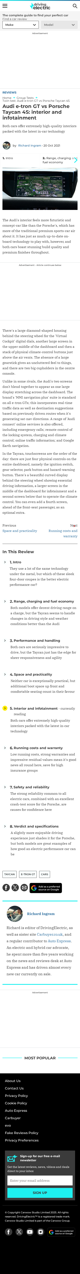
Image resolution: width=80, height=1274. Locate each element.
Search (75, 6)
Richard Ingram (29, 145)
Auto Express (59, 941)
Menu (4, 5)
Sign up (40, 1193)
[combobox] (4, 25)
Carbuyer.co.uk (50, 934)
